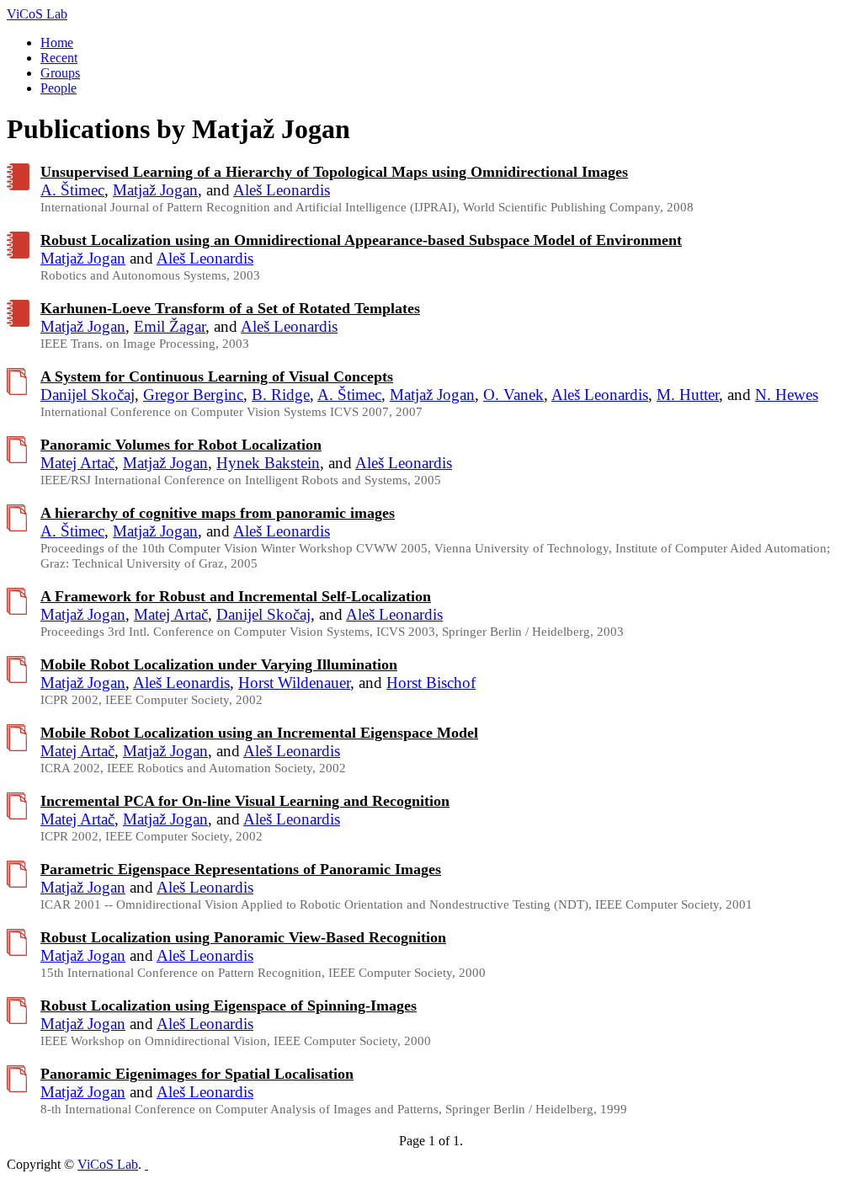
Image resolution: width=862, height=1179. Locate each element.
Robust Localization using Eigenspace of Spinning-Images (228, 1005)
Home (56, 42)
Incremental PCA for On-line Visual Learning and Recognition (245, 800)
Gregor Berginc (193, 394)
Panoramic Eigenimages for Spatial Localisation (197, 1073)
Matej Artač (77, 463)
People (58, 88)
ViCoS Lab (37, 14)
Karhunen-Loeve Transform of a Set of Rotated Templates (230, 308)
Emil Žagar (169, 326)
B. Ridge (281, 394)
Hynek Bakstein (268, 463)
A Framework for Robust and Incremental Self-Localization (235, 596)
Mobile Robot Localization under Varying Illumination (218, 664)
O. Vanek (513, 394)
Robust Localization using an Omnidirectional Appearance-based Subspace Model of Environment (361, 240)
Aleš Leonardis (281, 190)
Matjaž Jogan (155, 190)
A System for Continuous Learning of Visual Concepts (216, 376)
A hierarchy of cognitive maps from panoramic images (217, 512)
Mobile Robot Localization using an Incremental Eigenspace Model (259, 732)
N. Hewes (786, 394)
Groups (60, 73)
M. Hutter (688, 394)
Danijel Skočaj (87, 394)
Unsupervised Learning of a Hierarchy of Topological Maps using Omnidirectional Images (334, 171)
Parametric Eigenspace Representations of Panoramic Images (240, 869)
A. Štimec (72, 190)
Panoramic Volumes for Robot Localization (181, 444)
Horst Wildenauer (294, 682)
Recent (58, 58)
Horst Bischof (431, 682)
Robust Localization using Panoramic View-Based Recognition (243, 937)
